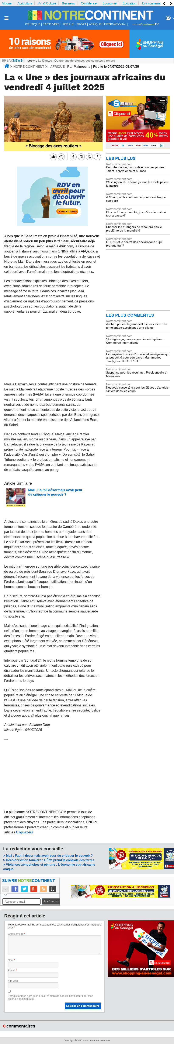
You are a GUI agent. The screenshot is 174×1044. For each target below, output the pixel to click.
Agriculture (24, 3)
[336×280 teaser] (52, 224)
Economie (109, 3)
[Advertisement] (52, 348)
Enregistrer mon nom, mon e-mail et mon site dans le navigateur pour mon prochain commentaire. (50, 997)
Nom (11, 960)
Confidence (89, 3)
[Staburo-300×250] (138, 147)
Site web (13, 980)
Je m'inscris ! (51, 901)
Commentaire (16, 933)
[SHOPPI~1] (87, 57)
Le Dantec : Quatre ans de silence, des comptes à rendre (60, 60)
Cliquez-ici (24, 832)
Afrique (6, 3)
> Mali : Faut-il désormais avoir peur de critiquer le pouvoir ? (48, 855)
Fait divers (51, 24)
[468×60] (120, 896)
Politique (32, 24)
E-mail (12, 970)
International (115, 24)
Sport (81, 24)
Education (129, 3)
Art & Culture (47, 3)
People (68, 24)
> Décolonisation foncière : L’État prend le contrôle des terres (48, 860)
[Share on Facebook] (73, 156)
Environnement (152, 3)
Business (68, 3)
